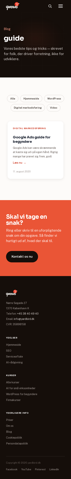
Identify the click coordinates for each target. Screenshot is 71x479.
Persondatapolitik (17, 443)
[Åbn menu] (60, 6)
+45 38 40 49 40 (28, 313)
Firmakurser (13, 400)
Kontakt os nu (22, 256)
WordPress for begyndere (21, 394)
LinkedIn (54, 469)
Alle (12, 98)
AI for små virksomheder (20, 388)
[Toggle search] (50, 6)
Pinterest (40, 469)
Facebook (11, 469)
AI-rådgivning (14, 362)
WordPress (54, 98)
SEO (8, 350)
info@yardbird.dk (24, 318)
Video (53, 107)
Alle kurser (12, 382)
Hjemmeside (31, 98)
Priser (9, 419)
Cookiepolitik (14, 437)
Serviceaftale (14, 356)
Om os (9, 425)
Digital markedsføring (28, 107)
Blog (9, 431)
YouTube (26, 469)
